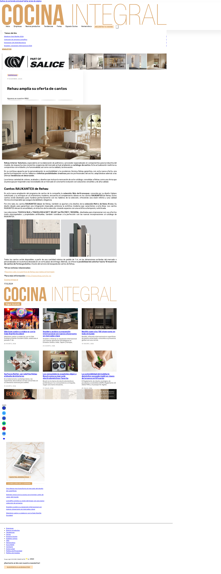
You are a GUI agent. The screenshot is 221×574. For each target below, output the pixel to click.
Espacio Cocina (72, 26)
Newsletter (7, 49)
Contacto (9, 547)
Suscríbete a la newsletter (18, 567)
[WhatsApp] (4, 423)
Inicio (8, 26)
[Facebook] (4, 408)
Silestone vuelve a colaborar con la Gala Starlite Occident (19, 333)
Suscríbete (10, 545)
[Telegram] (4, 434)
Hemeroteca (86, 26)
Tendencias (48, 26)
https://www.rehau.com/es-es (38, 276)
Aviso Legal (10, 549)
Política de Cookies (13, 553)
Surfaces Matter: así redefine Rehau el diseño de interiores (20, 375)
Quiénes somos (11, 538)
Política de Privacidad (14, 551)
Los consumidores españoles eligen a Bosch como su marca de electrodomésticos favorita (59, 376)
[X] (4, 413)
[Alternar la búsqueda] (117, 26)
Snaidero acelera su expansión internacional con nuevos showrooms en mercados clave (60, 334)
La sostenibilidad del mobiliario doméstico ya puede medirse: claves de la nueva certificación (98, 376)
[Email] (4, 439)
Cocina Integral (11, 280)
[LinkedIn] (4, 418)
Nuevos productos (33, 26)
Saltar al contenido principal (11, 1)
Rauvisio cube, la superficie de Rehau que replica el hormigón (29, 272)
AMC (7, 540)
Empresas (18, 26)
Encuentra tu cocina (104, 27)
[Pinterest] (4, 428)
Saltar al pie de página (32, 1)
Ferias (59, 26)
